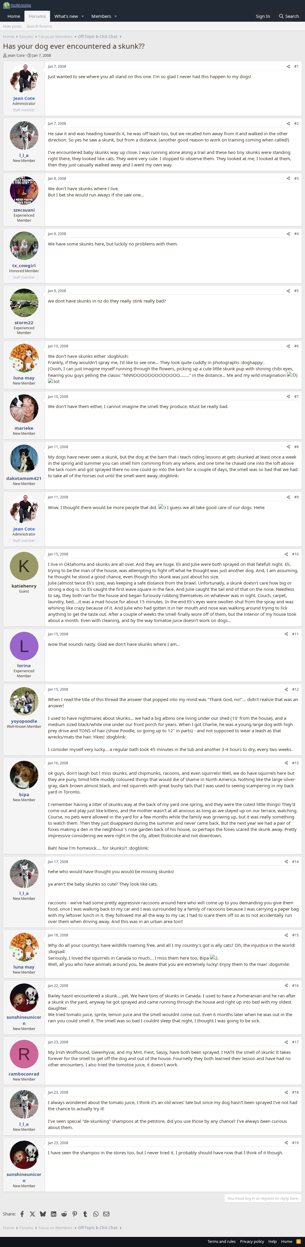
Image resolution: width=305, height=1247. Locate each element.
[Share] (288, 66)
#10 (295, 554)
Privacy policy (252, 1241)
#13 (295, 763)
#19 (295, 1142)
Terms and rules (222, 1241)
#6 (296, 346)
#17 (295, 1042)
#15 (295, 935)
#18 (295, 1092)
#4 (296, 233)
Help (272, 1241)
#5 (296, 290)
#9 (296, 497)
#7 (296, 396)
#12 (295, 689)
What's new (66, 16)
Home (13, 16)
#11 (295, 634)
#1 (296, 66)
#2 (296, 123)
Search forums (39, 26)
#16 (295, 985)
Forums (37, 16)
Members (101, 16)
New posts (12, 26)
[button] (83, 16)
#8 (296, 446)
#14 (295, 861)
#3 (296, 178)
